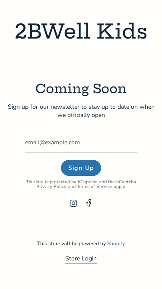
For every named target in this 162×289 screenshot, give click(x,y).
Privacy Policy (51, 186)
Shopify (116, 243)
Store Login (81, 258)
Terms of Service (94, 186)
